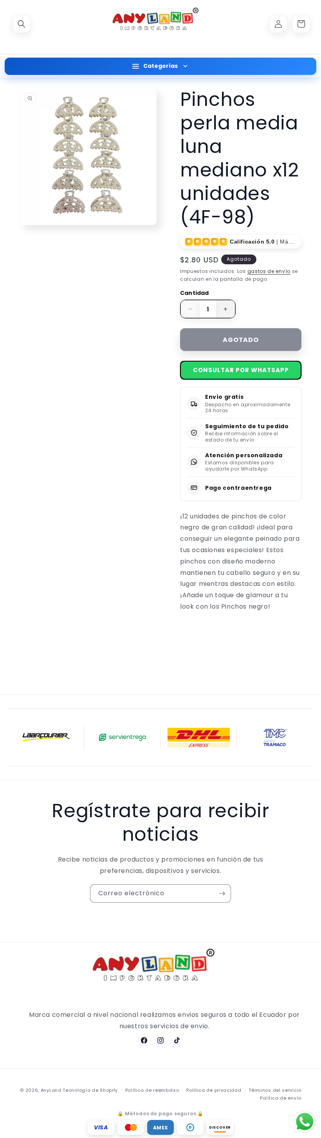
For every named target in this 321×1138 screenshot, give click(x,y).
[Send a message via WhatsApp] (304, 1121)
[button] (22, 24)
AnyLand (51, 1090)
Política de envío (280, 1098)
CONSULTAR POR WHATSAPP (241, 370)
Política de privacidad (213, 1090)
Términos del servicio (275, 1090)
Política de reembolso (152, 1090)
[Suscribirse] (222, 893)
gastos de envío (269, 271)
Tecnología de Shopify (90, 1090)
